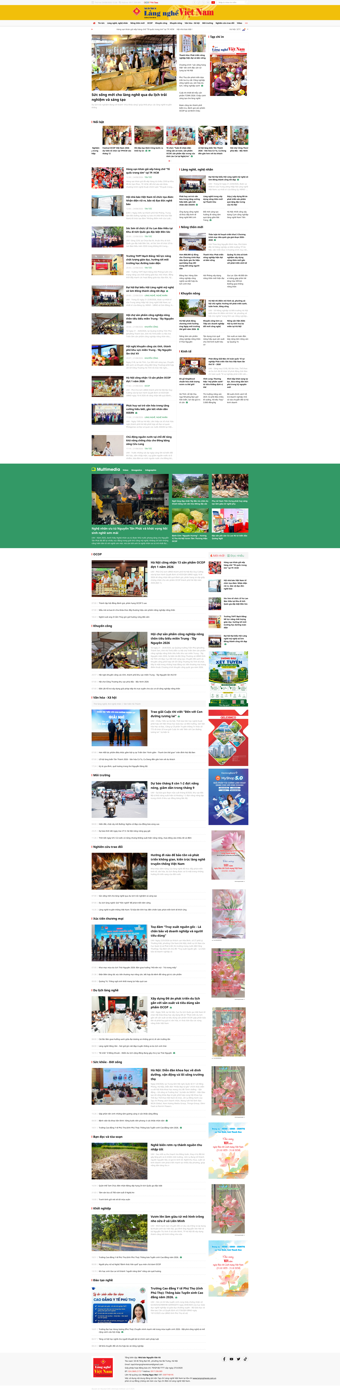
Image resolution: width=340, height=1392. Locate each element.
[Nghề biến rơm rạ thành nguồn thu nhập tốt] (119, 1161)
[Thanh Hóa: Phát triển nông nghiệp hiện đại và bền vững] (192, 43)
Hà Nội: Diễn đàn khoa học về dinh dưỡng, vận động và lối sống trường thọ (177, 1074)
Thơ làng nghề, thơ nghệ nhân (107, 704)
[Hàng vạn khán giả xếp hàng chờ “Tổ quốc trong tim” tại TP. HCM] (108, 177)
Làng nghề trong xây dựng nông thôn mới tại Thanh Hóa (213, 199)
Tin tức (101, 23)
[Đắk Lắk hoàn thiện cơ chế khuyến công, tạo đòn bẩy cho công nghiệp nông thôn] (201, 135)
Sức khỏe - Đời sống (107, 1062)
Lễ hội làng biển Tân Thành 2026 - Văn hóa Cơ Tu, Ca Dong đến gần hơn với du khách (137, 759)
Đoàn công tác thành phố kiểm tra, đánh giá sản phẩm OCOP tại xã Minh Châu (192, 108)
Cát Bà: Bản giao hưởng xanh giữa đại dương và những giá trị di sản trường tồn (134, 1039)
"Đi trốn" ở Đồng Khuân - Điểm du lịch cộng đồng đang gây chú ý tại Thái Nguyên (136, 1053)
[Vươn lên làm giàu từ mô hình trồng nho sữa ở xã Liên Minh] (119, 1232)
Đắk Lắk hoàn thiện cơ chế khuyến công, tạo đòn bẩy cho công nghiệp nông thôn (201, 151)
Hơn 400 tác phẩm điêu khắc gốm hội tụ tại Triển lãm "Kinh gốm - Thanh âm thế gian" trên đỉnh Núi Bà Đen (134, 99)
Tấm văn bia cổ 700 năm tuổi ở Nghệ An (116, 1192)
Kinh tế (186, 351)
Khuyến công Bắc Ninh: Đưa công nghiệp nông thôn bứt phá (104, 151)
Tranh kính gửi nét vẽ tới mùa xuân (114, 1199)
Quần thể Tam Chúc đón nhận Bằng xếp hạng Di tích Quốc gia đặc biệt (130, 1185)
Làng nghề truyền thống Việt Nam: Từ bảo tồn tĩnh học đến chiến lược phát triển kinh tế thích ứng (143, 909)
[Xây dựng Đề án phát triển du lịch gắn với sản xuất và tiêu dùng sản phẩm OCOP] (119, 1014)
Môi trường (207, 23)
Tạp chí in (217, 37)
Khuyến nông (176, 23)
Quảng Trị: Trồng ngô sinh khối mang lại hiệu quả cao (123, 981)
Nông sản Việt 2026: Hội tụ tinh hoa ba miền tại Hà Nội (236, 324)
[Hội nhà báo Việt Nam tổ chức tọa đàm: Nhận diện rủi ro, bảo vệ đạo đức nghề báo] (108, 205)
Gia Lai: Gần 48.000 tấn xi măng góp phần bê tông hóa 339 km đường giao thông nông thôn (237, 281)
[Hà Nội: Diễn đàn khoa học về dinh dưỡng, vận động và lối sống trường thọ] (119, 1086)
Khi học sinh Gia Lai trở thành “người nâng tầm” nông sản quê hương (130, 1271)
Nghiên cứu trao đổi (225, 23)
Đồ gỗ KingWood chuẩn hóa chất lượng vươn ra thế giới (189, 381)
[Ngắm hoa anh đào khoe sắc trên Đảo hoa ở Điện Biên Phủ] (130, 499)
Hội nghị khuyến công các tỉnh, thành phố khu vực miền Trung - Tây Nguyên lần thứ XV (149, 350)
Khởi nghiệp (102, 1208)
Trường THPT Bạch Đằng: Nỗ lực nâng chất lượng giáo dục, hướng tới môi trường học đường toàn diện (148, 259)
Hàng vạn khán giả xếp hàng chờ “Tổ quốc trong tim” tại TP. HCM (115, 29)
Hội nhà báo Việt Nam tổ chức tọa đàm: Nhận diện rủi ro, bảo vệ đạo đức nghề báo (183, 29)
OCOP (150, 23)
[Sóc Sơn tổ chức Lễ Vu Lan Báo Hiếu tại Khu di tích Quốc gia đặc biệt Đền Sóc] (108, 236)
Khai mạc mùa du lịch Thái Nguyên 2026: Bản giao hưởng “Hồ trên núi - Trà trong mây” (138, 967)
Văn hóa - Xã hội (192, 23)
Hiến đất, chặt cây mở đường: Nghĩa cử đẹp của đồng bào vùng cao (129, 824)
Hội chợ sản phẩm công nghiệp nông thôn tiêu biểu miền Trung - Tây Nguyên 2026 (150, 318)
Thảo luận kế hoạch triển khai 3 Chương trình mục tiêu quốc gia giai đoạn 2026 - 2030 (227, 237)
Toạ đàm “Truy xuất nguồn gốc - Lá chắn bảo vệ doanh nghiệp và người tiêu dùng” (177, 931)
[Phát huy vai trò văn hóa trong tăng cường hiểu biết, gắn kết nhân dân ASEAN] (108, 414)
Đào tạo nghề (103, 1280)
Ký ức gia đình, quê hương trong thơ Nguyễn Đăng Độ (123, 766)
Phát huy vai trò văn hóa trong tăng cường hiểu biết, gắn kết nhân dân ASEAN (147, 409)
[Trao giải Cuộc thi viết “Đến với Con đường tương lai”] (119, 727)
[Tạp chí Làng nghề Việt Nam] (103, 1367)
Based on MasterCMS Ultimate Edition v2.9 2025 (113, 1388)
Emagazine (136, 470)
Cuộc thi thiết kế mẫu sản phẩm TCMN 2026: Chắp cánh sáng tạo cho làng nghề (192, 95)
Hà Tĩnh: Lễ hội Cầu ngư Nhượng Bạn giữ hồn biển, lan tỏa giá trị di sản (189, 398)
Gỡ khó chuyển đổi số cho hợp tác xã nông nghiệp (121, 1346)
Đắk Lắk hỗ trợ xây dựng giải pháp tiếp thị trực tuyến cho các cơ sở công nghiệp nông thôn (139, 688)
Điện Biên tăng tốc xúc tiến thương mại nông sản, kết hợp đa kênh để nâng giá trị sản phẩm (140, 974)
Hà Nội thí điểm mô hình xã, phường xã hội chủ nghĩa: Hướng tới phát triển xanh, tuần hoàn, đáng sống (228, 303)
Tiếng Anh (213, 2)
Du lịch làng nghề (105, 990)
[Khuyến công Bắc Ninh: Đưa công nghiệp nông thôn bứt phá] (106, 135)
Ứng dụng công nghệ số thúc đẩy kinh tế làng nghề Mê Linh (189, 214)
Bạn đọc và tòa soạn (107, 1137)
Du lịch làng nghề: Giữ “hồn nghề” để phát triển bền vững (125, 902)
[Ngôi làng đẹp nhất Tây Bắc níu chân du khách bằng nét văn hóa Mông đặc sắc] (190, 486)
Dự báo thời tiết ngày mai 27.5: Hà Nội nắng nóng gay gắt (124, 831)
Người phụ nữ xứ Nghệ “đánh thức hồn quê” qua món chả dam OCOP (130, 1264)
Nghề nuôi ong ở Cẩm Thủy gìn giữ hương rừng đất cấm (124, 617)
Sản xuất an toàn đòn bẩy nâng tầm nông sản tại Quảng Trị (237, 339)
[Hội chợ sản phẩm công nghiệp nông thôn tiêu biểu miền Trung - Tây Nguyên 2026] (108, 323)
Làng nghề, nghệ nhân (117, 23)
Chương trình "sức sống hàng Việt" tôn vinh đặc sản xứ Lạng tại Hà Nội (192, 68)
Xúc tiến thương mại (108, 918)
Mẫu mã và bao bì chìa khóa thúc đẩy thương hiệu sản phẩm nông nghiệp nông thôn (137, 610)
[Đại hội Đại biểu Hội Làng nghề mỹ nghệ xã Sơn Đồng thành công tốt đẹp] (108, 296)
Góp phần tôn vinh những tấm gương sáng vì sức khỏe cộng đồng (128, 1113)
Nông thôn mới (137, 23)
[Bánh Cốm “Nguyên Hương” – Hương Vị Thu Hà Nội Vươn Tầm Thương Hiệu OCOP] (190, 520)
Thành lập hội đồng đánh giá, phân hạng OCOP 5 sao (123, 603)
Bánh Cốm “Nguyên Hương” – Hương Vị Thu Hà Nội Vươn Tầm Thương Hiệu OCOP (189, 538)
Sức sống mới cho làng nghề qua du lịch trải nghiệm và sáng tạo (128, 896)
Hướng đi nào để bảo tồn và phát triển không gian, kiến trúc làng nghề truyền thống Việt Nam (178, 859)
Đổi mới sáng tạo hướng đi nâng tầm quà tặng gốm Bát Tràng (212, 215)
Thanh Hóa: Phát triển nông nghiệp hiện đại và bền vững (213, 257)
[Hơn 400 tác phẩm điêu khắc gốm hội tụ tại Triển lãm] (134, 63)
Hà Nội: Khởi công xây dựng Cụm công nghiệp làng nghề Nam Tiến (237, 214)
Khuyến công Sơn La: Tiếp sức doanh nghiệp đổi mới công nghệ (213, 324)
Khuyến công (161, 23)
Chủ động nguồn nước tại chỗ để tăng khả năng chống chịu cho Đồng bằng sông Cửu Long (149, 440)
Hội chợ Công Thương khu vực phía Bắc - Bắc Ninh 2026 (124, 681)
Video (239, 23)
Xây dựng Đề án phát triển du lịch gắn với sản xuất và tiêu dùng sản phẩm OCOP (175, 1002)
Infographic (150, 470)
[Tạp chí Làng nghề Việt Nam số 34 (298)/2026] (228, 70)
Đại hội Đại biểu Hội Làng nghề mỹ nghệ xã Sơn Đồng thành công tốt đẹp (228, 178)
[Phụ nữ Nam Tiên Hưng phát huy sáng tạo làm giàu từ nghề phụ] (230, 486)
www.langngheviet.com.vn (204, 1378)
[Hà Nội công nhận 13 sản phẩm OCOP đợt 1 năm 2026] (108, 386)
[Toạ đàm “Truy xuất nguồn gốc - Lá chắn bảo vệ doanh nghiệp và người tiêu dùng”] (119, 943)
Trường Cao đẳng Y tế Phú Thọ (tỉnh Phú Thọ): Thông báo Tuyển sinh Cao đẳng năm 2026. (139, 1127)
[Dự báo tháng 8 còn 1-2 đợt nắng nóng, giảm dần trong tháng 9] (119, 799)
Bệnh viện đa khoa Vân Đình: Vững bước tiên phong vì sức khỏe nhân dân (132, 1120)
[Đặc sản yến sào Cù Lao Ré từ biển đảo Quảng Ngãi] (230, 520)
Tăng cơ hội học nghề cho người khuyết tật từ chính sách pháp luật (129, 1339)
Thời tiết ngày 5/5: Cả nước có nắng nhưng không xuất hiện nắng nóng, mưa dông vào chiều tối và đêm (145, 838)
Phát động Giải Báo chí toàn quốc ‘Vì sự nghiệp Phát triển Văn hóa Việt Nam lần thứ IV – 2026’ (227, 361)
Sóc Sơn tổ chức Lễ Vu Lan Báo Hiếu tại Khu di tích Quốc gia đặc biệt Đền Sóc (236, 601)
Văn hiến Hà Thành (132, 704)
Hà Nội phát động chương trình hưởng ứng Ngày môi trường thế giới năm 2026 (189, 325)
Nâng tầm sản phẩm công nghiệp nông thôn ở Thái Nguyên (189, 339)
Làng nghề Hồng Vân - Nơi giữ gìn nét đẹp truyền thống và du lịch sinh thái (133, 1046)
